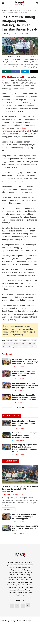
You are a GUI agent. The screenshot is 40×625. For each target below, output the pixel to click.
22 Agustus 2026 (18, 366)
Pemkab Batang (8, 347)
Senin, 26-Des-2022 (21, 34)
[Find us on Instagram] (17, 606)
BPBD (34, 340)
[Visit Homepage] (19, 3)
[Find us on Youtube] (23, 606)
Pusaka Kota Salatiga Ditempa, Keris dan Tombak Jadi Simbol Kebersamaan (23, 423)
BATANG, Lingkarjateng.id (13, 77)
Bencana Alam (12, 340)
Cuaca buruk (7, 343)
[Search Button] (37, 3)
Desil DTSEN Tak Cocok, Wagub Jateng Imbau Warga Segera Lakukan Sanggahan (24, 516)
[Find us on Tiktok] (28, 605)
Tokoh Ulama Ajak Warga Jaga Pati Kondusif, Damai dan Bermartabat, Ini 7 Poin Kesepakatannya (20, 489)
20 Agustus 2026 (18, 533)
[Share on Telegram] (25, 71)
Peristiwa (19, 347)
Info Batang (31, 343)
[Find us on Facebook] (12, 606)
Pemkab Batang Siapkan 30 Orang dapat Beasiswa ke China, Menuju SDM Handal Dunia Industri (25, 361)
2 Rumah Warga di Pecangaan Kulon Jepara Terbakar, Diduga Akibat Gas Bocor (24, 373)
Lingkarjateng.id (11, 621)
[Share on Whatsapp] (6, 71)
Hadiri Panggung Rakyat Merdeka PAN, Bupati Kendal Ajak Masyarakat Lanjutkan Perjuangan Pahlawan (25, 447)
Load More (20, 407)
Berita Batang (24, 340)
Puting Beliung (31, 347)
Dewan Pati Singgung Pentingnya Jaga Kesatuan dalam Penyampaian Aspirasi (25, 435)
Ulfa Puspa (7, 34)
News (10, 10)
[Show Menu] (3, 3)
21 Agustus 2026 (18, 378)
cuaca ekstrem (19, 343)
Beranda (4, 10)
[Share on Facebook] (15, 71)
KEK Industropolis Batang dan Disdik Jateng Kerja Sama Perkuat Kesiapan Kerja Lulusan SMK (25, 385)
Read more (8, 509)
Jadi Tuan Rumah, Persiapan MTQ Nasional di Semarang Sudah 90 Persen (25, 528)
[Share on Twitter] (34, 71)
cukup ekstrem (21, 239)
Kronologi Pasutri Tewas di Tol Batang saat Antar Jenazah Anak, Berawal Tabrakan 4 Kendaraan (24, 397)
